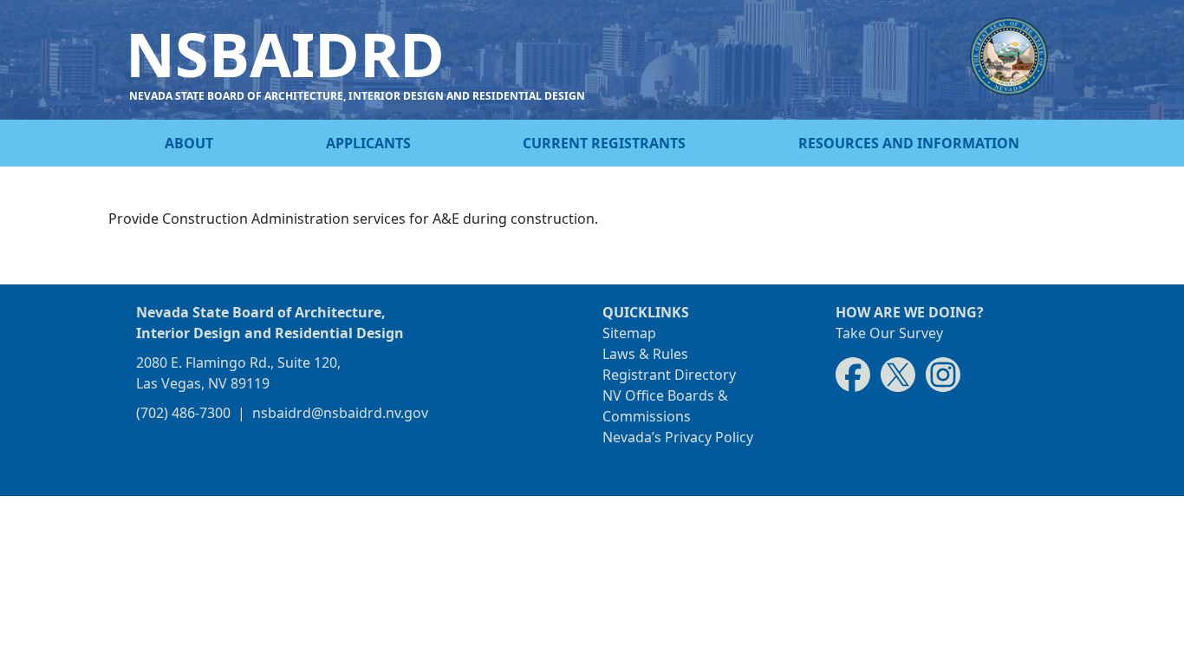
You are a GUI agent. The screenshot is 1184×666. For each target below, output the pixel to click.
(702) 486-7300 (183, 412)
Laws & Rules (645, 353)
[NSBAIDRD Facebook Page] (853, 373)
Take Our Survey (889, 333)
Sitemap (629, 333)
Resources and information (908, 143)
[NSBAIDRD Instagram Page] (943, 373)
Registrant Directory (669, 374)
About (189, 143)
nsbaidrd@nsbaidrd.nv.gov (340, 412)
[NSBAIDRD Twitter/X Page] (898, 373)
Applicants (368, 143)
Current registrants (604, 143)
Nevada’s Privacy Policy (677, 437)
